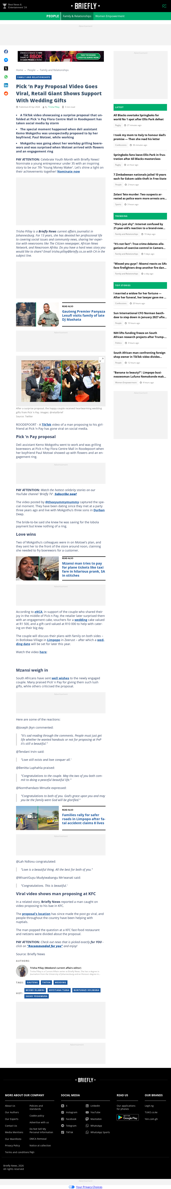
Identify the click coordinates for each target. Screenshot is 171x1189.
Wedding (60, 982)
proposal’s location (36, 914)
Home (19, 70)
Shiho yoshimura (36, 996)
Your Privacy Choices (89, 1187)
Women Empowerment (110, 16)
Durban (99, 510)
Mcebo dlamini (35, 990)
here (43, 652)
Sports (118, 204)
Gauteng (32, 982)
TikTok (46, 424)
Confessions (121, 145)
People (52, 16)
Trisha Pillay (53, 106)
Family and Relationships (54, 70)
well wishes (60, 678)
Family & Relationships (77, 16)
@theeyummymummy (62, 502)
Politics (118, 342)
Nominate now (68, 171)
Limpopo (53, 640)
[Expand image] (101, 360)
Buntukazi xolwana (86, 990)
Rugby (118, 125)
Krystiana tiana (59, 990)
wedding (80, 620)
